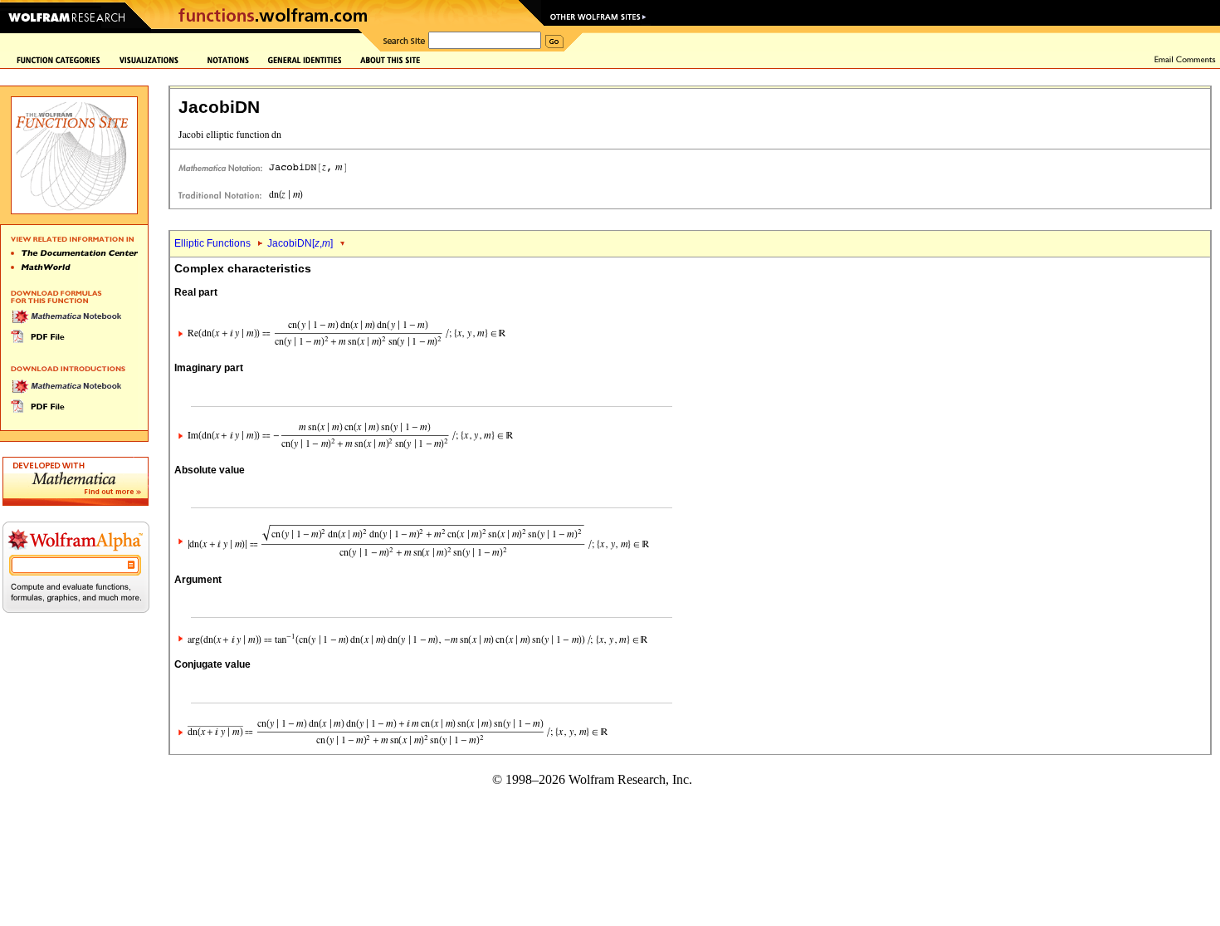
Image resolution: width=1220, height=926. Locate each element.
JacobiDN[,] (300, 243)
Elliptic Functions (212, 243)
